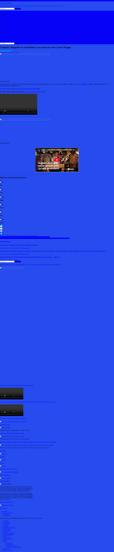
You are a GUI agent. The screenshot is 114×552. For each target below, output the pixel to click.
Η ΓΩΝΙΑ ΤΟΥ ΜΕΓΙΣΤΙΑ (13, 33)
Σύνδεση (5, 511)
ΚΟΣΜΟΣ (5, 14)
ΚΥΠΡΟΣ (8, 17)
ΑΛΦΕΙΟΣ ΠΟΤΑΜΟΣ (6, 3)
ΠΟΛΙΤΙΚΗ (6, 12)
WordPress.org (6, 515)
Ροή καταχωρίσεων (8, 512)
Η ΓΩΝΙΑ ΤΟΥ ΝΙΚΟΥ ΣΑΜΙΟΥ (14, 35)
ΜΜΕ (4, 536)
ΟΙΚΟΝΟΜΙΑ (6, 25)
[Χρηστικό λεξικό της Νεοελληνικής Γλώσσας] (12, 436)
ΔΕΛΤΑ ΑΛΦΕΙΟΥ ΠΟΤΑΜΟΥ (14, 36)
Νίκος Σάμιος (26, 248)
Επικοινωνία (6, 548)
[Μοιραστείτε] (57, 233)
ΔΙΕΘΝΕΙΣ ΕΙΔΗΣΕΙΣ (9, 24)
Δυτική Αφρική (26, 235)
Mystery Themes (38, 518)
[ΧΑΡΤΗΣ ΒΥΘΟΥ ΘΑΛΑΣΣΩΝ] (9, 472)
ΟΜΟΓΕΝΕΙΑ (10, 18)
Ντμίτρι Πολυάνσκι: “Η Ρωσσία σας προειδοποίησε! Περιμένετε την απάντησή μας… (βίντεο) (29, 257)
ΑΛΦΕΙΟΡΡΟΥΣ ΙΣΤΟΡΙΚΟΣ (11, 29)
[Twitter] (57, 226)
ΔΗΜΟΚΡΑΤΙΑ (10, 15)
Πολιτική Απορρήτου (8, 550)
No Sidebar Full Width (11, 546)
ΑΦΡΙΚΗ (12, 235)
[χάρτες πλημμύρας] (5, 478)
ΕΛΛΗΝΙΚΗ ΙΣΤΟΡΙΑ (12, 31)
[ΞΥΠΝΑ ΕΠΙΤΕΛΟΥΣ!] (6, 505)
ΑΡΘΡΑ (5, 540)
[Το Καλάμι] (3, 454)
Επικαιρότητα (33, 235)
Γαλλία (16, 235)
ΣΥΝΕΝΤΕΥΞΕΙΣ (7, 539)
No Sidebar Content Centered (13, 547)
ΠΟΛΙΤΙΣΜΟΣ (10, 32)
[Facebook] (57, 231)
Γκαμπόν (20, 235)
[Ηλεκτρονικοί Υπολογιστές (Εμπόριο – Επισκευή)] (13, 421)
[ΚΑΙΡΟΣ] (3, 460)
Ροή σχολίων (6, 514)
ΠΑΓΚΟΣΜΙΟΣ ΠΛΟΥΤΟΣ (13, 26)
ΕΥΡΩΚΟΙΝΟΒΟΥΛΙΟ (12, 21)
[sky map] (2, 466)
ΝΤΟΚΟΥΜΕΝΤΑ (8, 534)
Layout (5, 541)
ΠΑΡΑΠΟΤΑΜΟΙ (14, 38)
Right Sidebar (9, 544)
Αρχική (5, 11)
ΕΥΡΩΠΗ (8, 19)
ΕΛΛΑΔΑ (5, 22)
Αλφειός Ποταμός (14, 52)
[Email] (57, 228)
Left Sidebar (9, 543)
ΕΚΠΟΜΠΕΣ (6, 537)
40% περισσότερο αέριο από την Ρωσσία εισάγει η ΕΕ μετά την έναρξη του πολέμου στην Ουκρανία (25, 237)
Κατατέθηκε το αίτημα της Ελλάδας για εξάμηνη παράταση (19, 245)
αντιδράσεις (7, 235)
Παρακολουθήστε (30, 91)
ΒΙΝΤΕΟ (5, 28)
